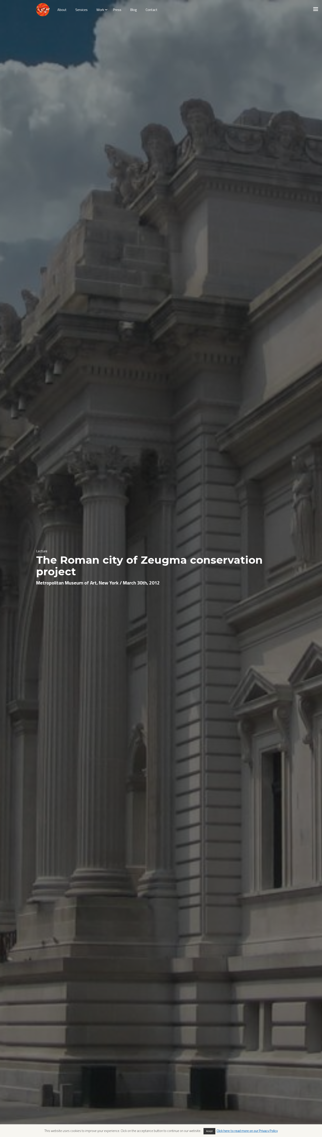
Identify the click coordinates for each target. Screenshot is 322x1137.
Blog (133, 9)
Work (100, 9)
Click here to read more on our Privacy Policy (247, 1131)
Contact (151, 9)
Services (81, 9)
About (62, 9)
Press (117, 9)
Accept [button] (209, 1131)
